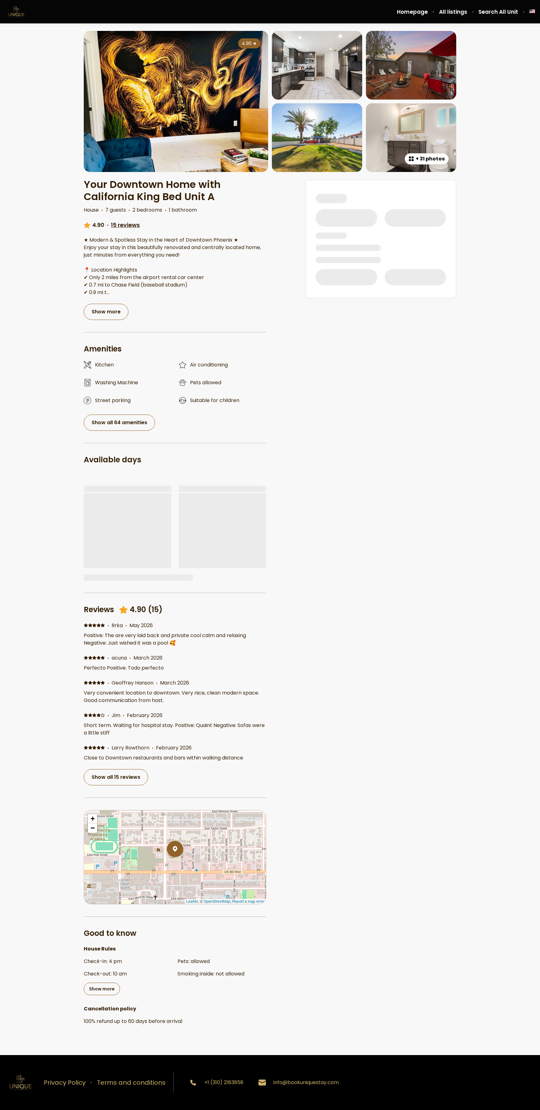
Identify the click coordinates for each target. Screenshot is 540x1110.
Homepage (412, 12)
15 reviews (125, 225)
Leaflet (192, 901)
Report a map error (248, 901)
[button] (183, 865)
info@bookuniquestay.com (306, 1082)
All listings (453, 12)
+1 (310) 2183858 (223, 1082)
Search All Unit (498, 12)
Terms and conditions (131, 1082)
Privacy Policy (65, 1082)
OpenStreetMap (216, 901)
